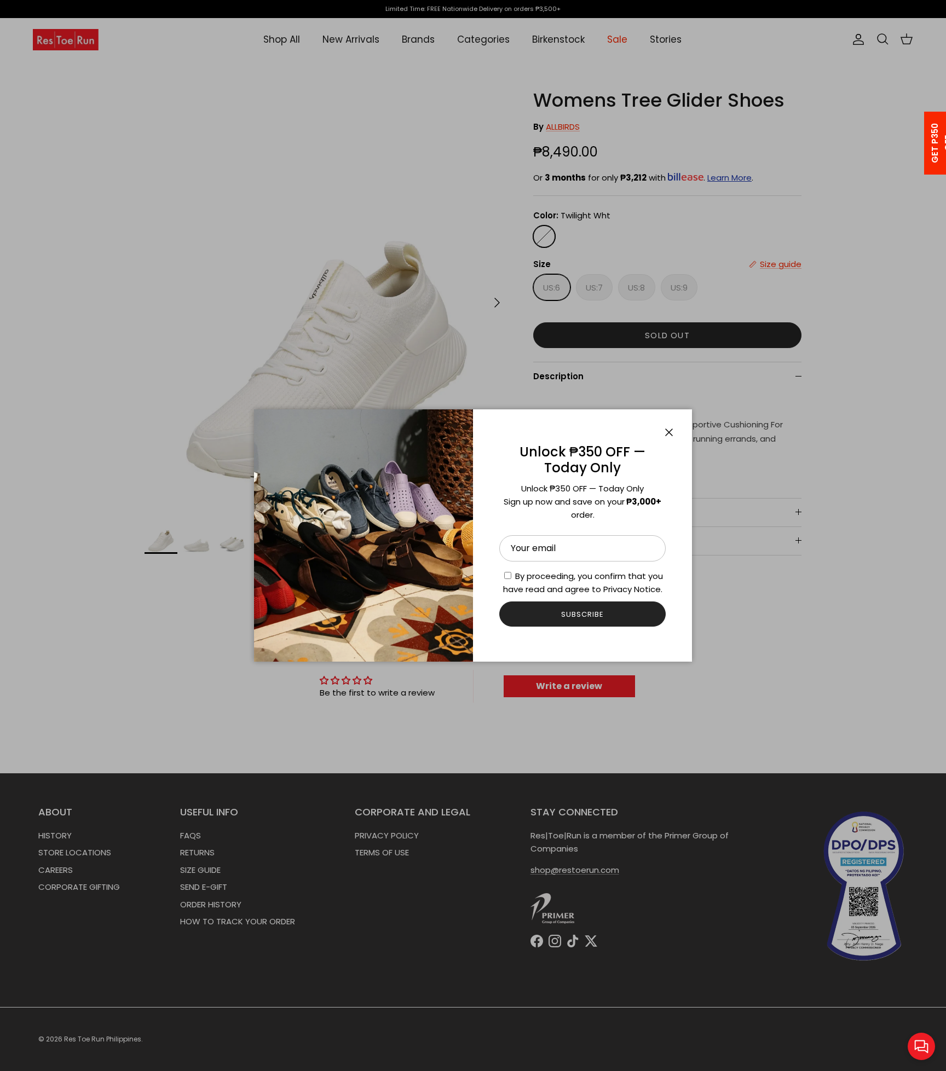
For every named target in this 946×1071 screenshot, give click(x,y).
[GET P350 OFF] (920, 143)
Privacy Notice (632, 589)
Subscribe (582, 614)
